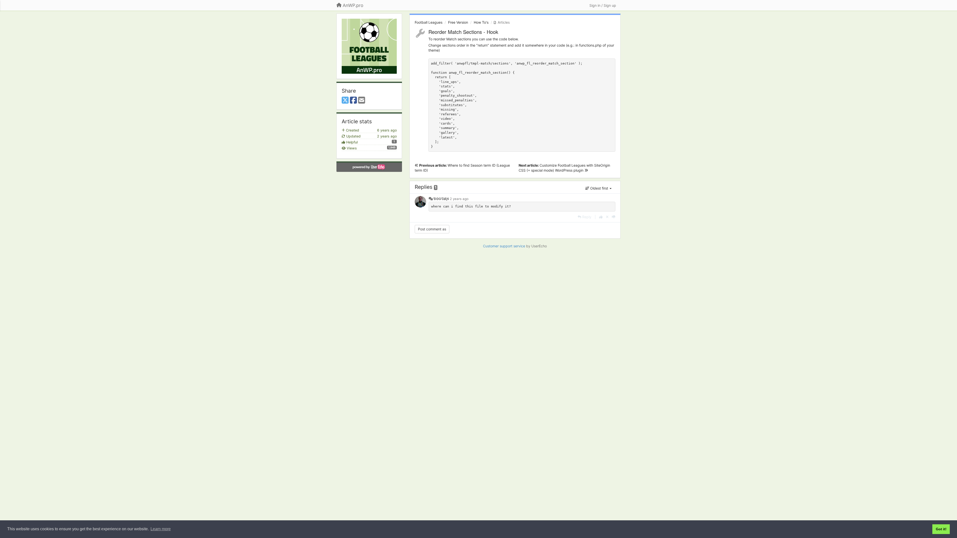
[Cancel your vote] (607, 217)
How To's (481, 22)
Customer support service (504, 246)
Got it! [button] (941, 529)
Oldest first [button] (599, 188)
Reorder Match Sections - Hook (463, 31)
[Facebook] (353, 100)
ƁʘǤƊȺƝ (441, 199)
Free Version (458, 22)
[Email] (361, 100)
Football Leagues (428, 22)
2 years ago (459, 199)
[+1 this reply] (601, 217)
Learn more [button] (161, 529)
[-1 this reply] (613, 217)
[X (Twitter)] (345, 100)
